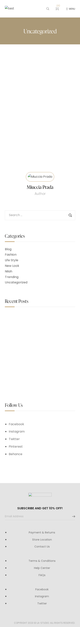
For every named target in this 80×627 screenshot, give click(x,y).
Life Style (11, 260)
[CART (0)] (58, 8)
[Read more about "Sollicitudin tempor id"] (14, 346)
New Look (12, 266)
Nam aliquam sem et (44, 371)
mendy (38, 106)
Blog (8, 249)
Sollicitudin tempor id (45, 342)
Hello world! (16, 112)
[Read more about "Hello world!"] (40, 78)
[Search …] (47, 8)
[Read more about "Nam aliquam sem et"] (14, 374)
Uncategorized (16, 282)
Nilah (8, 271)
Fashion (11, 254)
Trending (11, 277)
